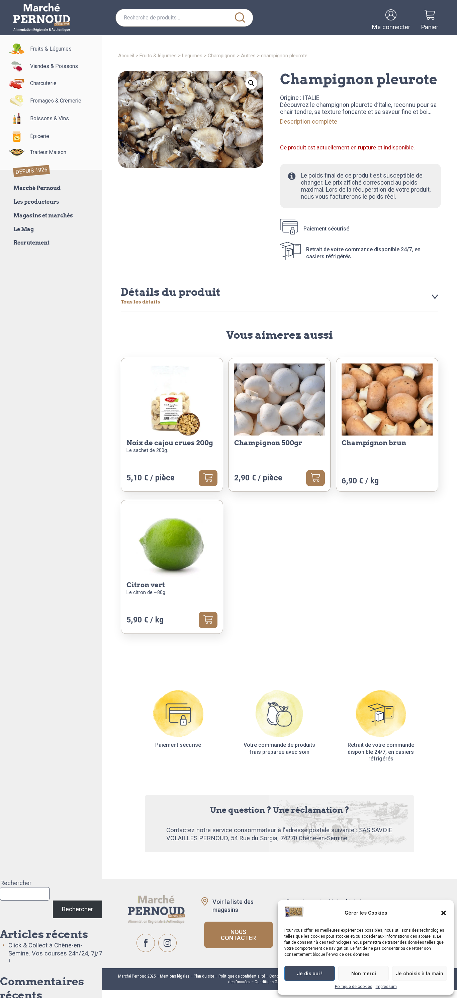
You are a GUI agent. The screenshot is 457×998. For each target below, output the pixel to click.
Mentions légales (174, 976)
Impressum (386, 986)
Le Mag (23, 229)
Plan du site (204, 976)
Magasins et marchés (43, 215)
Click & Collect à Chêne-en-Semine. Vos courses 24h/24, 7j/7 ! (55, 953)
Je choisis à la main (419, 974)
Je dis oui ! (310, 974)
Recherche (240, 17)
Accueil (126, 56)
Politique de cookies (353, 986)
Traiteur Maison (48, 152)
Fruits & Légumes (51, 49)
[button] (443, 913)
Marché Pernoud (37, 188)
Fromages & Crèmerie (55, 100)
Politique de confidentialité (241, 976)
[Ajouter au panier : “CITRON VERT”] (208, 620)
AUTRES (248, 56)
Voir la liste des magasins (233, 905)
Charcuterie (43, 83)
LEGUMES (192, 56)
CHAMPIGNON (222, 56)
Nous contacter (238, 934)
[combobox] (184, 18)
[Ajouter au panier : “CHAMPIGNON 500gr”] (315, 478)
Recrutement (31, 243)
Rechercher (15, 882)
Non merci (363, 974)
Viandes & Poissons (54, 66)
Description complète (308, 121)
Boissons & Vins (49, 118)
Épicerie (39, 136)
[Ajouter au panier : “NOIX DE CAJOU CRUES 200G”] (208, 478)
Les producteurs (36, 202)
